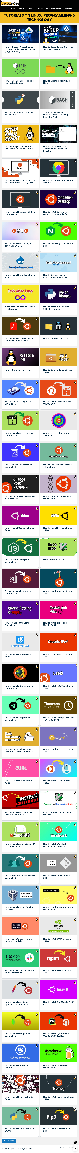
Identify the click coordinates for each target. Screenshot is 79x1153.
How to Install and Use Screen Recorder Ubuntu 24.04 (19, 813)
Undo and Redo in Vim (53, 559)
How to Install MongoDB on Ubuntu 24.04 (17, 1034)
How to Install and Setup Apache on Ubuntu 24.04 (16, 1003)
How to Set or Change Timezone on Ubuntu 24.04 (58, 718)
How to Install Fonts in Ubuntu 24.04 (19, 1098)
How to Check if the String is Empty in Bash (18, 623)
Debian (32, 9)
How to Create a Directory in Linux (56, 82)
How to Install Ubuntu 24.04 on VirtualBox (19, 908)
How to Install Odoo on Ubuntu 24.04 (19, 529)
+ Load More (9, 1141)
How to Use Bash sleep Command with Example (55, 276)
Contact (68, 9)
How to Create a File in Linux (18, 370)
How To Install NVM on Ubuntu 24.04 (57, 529)
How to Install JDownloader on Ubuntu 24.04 (19, 687)
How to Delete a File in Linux (56, 338)
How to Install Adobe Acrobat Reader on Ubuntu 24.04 (19, 339)
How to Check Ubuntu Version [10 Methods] (57, 465)
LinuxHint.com (29, 1149)
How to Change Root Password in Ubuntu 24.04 (20, 497)
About (62, 1148)
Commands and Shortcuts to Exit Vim (57, 813)
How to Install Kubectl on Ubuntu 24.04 (16, 1066)
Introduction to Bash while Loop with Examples (20, 307)
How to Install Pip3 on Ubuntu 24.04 (57, 1129)
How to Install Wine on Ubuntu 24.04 (57, 592)
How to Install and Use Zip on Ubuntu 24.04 (57, 402)
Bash (13, 9)
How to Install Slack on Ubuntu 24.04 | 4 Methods (19, 971)
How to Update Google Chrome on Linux (58, 181)
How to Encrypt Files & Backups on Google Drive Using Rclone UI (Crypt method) (20, 49)
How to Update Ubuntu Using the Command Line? (18, 940)
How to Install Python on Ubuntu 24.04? (20, 1129)
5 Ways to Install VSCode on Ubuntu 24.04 (18, 592)
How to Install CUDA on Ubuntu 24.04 (58, 940)
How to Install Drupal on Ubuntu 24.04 (20, 276)
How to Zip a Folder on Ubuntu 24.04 (57, 371)
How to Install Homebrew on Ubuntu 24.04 (56, 1066)
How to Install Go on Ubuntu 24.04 (56, 781)
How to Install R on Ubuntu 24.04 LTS (58, 1003)
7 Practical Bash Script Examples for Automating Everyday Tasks (55, 114)
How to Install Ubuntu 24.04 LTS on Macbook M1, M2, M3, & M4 (20, 181)
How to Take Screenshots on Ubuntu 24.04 (18, 465)
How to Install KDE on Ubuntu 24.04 (18, 655)
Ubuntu (21, 9)
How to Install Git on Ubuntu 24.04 (56, 876)
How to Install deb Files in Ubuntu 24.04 (55, 623)
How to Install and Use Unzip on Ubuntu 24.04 (20, 434)
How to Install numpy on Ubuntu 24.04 (58, 1098)
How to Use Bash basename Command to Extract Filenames (20, 750)
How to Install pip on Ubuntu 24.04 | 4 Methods (56, 307)
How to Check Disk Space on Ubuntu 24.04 (18, 402)
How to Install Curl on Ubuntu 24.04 (19, 781)
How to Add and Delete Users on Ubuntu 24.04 (20, 876)
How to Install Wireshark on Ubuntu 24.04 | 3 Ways (56, 845)
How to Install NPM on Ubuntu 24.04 (57, 971)
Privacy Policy (72, 1148)
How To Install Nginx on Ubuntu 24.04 (58, 244)
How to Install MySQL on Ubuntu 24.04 (58, 750)
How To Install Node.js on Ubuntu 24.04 (17, 560)
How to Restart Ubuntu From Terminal (56, 434)
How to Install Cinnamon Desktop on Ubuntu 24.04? (55, 213)
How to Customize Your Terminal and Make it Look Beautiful (55, 148)
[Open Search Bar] (76, 9)
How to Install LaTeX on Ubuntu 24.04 (58, 687)
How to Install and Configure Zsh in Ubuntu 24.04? (18, 244)
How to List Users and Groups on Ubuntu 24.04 (58, 497)
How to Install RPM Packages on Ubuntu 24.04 (58, 908)
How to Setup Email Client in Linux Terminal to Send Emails (19, 147)
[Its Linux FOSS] (10, 3)
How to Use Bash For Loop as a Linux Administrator (19, 82)
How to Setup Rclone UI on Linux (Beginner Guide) (58, 48)
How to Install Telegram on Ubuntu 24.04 (17, 718)
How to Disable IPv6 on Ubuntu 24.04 (58, 655)
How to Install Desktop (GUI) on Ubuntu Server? (20, 213)
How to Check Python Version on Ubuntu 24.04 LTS (19, 113)
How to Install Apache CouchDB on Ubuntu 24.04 (20, 845)
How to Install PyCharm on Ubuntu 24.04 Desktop (56, 1034)
